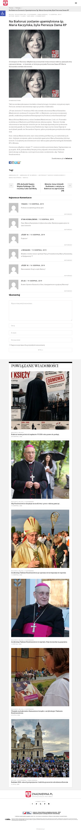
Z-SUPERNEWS (31, 14)
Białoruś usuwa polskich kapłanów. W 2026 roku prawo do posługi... (35, 434)
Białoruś (14, 432)
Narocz (25, 177)
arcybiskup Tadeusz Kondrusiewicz (51, 175)
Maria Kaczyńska (15, 177)
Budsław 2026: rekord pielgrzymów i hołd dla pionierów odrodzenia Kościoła (39, 782)
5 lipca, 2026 (15, 784)
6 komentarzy (40, 16)
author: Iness (14, 16)
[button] (2, 13)
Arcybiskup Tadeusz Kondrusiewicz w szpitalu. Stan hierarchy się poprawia (39, 642)
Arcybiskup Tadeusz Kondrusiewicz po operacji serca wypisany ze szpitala (38, 573)
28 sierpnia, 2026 (16, 436)
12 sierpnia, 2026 (16, 575)
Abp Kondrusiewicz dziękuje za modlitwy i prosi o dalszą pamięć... (35, 504)
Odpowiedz (68, 214)
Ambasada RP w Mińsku (28, 175)
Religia (18, 8)
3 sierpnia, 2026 (16, 644)
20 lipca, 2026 (15, 715)
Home (11, 8)
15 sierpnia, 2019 (55, 14)
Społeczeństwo (20, 14)
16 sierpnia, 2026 (16, 505)
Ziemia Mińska (42, 14)
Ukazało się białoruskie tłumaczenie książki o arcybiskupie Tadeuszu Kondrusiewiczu (37, 712)
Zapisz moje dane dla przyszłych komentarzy (28, 345)
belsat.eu (69, 158)
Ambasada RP (13, 175)
